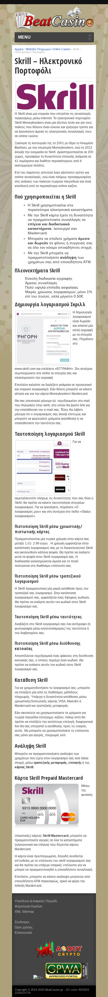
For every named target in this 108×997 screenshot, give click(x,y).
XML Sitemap (24, 911)
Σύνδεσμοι (22, 922)
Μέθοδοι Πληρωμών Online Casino (48, 49)
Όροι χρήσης (24, 927)
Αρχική (19, 49)
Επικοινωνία (23, 932)
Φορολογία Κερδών (28, 906)
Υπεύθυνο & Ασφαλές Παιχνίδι (36, 901)
